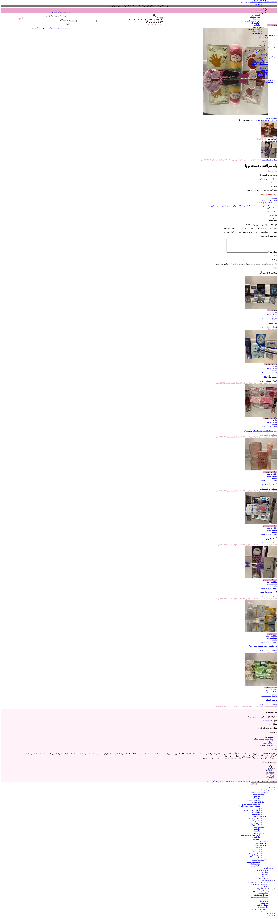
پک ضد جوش (271, 538)
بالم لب (257, 829)
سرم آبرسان (255, 822)
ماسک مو (265, 39)
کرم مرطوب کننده (253, 818)
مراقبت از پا (259, 13)
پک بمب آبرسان (270, 377)
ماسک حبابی (255, 814)
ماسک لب (256, 831)
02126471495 (268, 720)
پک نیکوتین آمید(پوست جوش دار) (263, 646)
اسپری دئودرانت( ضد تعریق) (258, 49)
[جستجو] (83, 17)
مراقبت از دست (258, 27)
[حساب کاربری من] (48, 9)
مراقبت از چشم (258, 794)
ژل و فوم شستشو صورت (250, 804)
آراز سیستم (211, 781)
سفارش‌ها (269, 737)
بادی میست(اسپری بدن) (259, 52)
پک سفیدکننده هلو (269, 484)
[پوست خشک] (261, 685)
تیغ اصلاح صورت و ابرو (260, 76)
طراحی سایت (225, 781)
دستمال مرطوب (262, 72)
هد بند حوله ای (263, 60)
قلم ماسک (264, 70)
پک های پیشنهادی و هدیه (264, 120)
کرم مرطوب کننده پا (252, 21)
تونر (258, 808)
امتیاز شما (273, 236)
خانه (275, 120)
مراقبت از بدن (263, 8)
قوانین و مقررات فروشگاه (263, 739)
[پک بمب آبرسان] (261, 362)
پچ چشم (257, 796)
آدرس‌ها (270, 741)
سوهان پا (256, 19)
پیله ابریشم (256, 812)
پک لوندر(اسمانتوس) (269, 160)
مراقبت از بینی (258, 833)
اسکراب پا (256, 15)
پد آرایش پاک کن (262, 74)
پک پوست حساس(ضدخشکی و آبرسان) (260, 430)
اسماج (266, 66)
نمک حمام (264, 54)
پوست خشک (271, 700)
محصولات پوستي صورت (259, 792)
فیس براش (264, 78)
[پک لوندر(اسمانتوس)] (261, 578)
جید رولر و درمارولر (261, 62)
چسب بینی (256, 6)
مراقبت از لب (259, 827)
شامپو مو (265, 43)
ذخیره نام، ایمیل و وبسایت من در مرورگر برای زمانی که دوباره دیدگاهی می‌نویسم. (245, 264)
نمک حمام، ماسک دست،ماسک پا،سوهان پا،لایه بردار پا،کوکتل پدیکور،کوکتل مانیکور (240, 206)
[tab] (269, 211)
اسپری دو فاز (263, 45)
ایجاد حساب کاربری (59, 12)
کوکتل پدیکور (255, 23)
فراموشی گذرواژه (266, 745)
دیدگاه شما (272, 252)
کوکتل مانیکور (255, 31)
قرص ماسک (264, 68)
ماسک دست (255, 33)
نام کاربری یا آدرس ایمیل (58, 16)
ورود (68, 24)
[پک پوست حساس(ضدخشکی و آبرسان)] (261, 416)
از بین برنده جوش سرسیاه (250, 2)
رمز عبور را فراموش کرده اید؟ (59, 28)
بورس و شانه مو (262, 37)
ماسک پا (257, 25)
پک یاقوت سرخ (271, 139)
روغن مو (265, 41)
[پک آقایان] (261, 308)
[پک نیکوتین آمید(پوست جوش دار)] (261, 631)
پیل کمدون (256, 4)
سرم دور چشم (254, 800)
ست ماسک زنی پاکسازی (259, 64)
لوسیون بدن (260, 11)
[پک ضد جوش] (261, 524)
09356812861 (266, 724)
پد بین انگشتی (255, 17)
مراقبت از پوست (258, 816)
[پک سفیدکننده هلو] (261, 470)
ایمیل (274, 260)
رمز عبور (63, 20)
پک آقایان (273, 323)
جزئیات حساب (267, 743)
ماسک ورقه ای (254, 825)
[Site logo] (154, 25)
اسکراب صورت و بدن (252, 810)
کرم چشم (256, 798)
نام (275, 256)
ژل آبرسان (256, 820)
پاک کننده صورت (258, 802)
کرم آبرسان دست (253, 29)
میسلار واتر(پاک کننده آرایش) (249, 806)
